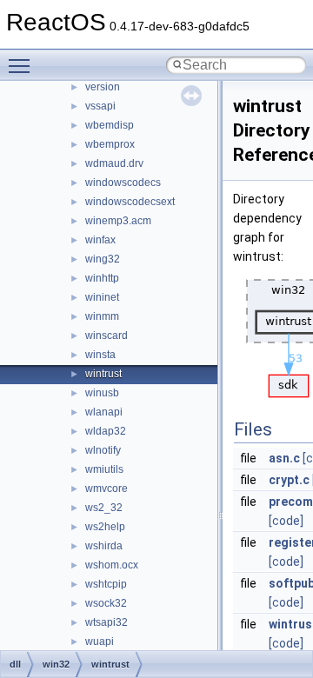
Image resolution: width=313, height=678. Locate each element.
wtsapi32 (106, 622)
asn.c (284, 458)
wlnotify (103, 450)
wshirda (104, 546)
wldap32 (105, 431)
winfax (100, 240)
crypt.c (289, 480)
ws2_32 (104, 508)
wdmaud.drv (114, 163)
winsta (100, 355)
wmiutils (104, 469)
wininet (102, 297)
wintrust (103, 374)
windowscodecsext (130, 202)
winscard (106, 335)
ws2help (105, 527)
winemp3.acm (118, 221)
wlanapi (104, 412)
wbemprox (110, 144)
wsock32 (106, 603)
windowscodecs (123, 182)
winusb (102, 393)
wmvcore (106, 488)
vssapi (100, 106)
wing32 (102, 259)
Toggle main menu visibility (22, 65)
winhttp (102, 278)
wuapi (99, 641)
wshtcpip (106, 584)
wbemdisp (109, 125)
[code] (286, 521)
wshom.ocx (111, 565)
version (102, 87)
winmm (102, 316)
